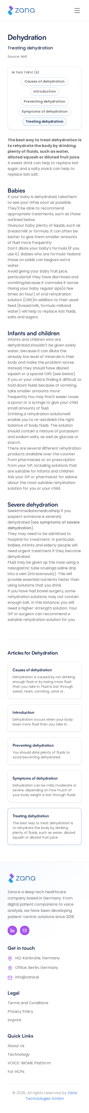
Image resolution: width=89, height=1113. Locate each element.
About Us (16, 1046)
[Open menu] (77, 10)
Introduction (44, 91)
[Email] (24, 930)
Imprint (14, 1020)
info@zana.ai (27, 977)
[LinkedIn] (12, 930)
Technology (19, 1054)
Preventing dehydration (44, 101)
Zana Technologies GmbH (51, 1095)
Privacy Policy (20, 1011)
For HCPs (16, 1071)
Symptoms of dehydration (45, 111)
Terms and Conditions (28, 1003)
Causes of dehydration (44, 81)
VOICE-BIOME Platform (29, 1063)
